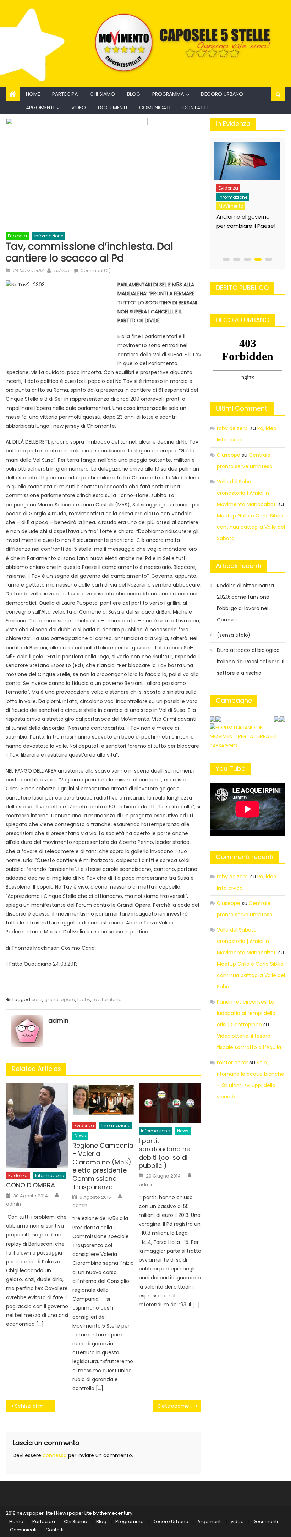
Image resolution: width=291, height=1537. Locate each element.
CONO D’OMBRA (30, 1185)
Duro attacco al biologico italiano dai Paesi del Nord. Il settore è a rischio (250, 661)
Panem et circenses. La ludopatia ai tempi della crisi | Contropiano (246, 1013)
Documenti (112, 107)
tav (96, 999)
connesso (55, 1455)
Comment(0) (95, 270)
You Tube (230, 768)
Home (33, 94)
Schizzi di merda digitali (35, 1406)
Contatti (195, 107)
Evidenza (18, 1176)
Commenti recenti (244, 856)
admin (61, 270)
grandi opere (59, 999)
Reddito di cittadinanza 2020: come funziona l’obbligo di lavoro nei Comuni (245, 602)
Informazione (48, 236)
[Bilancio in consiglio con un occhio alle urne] (254, 159)
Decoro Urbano (222, 94)
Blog (133, 94)
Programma (168, 94)
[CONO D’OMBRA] (37, 1125)
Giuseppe (228, 455)
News (80, 1135)
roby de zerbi (233, 428)
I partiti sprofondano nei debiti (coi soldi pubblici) (165, 1153)
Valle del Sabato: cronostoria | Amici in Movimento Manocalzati (247, 493)
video (78, 107)
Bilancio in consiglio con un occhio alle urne (249, 214)
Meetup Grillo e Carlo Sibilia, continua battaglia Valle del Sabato (251, 527)
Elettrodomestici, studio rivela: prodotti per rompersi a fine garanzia (180, 1406)
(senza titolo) (234, 634)
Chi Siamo (102, 94)
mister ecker (232, 1062)
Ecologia (17, 236)
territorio (112, 999)
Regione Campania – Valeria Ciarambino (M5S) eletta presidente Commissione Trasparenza (102, 1166)
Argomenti (40, 107)
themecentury (116, 1513)
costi (36, 999)
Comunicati (154, 107)
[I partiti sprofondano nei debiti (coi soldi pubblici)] (170, 1103)
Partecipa (65, 94)
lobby (83, 999)
